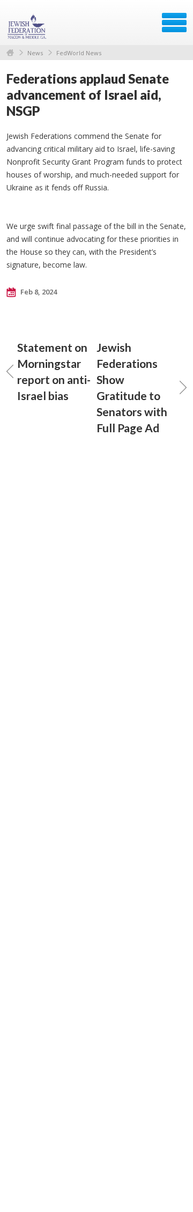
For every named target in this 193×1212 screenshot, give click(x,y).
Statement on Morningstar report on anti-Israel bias (54, 371)
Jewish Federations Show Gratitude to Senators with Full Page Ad (131, 387)
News (35, 53)
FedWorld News (78, 53)
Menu (174, 22)
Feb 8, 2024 (38, 292)
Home (10, 52)
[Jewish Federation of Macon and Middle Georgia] (27, 26)
